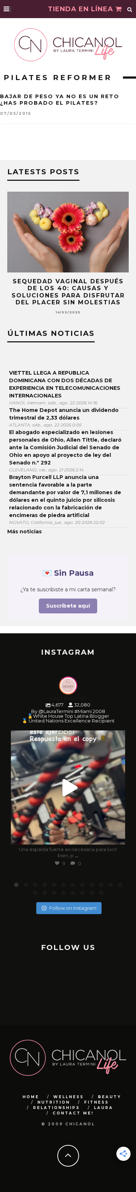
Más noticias (24, 531)
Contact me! (73, 1113)
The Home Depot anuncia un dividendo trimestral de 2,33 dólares (64, 414)
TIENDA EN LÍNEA (81, 9)
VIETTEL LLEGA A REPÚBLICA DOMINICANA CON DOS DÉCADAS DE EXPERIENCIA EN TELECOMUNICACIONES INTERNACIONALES (64, 384)
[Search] (129, 9)
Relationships (56, 1107)
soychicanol (67, 737)
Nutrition (53, 1102)
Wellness (68, 1097)
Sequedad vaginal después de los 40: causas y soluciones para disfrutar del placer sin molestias (68, 292)
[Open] (68, 787)
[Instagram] (116, 836)
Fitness (96, 1102)
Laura (103, 1107)
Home (30, 1097)
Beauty (109, 1097)
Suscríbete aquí (68, 606)
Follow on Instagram (72, 908)
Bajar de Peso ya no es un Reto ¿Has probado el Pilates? (59, 99)
